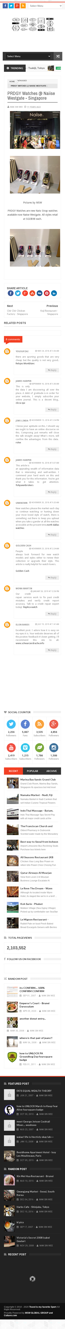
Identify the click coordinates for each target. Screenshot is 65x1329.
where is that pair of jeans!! (36, 1037)
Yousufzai (22, 351)
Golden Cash (23, 545)
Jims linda (22, 420)
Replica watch (30, 607)
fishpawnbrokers (24, 485)
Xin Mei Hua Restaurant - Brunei (35, 1176)
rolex (18, 442)
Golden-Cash (22, 571)
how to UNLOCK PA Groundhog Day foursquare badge (36, 1056)
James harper (23, 381)
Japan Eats (51, 68)
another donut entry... (33, 1018)
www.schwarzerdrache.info (30, 643)
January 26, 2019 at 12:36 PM (46, 591)
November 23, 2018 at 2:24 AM (45, 549)
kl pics (20, 1222)
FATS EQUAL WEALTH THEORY (34, 1090)
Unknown (21, 503)
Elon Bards (22, 624)
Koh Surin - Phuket (31, 903)
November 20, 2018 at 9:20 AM (45, 503)
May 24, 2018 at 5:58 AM (48, 351)
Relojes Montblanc (25, 363)
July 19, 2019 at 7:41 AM (48, 624)
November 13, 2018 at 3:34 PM (45, 420)
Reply (53, 370)
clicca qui (20, 403)
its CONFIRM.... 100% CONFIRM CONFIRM (32, 989)
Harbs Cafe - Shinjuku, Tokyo (33, 1206)
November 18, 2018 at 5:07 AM (45, 463)
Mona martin (24, 588)
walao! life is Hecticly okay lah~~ (35, 1136)
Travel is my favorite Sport (42, 1307)
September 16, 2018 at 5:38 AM (45, 384)
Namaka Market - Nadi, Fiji (36, 795)
